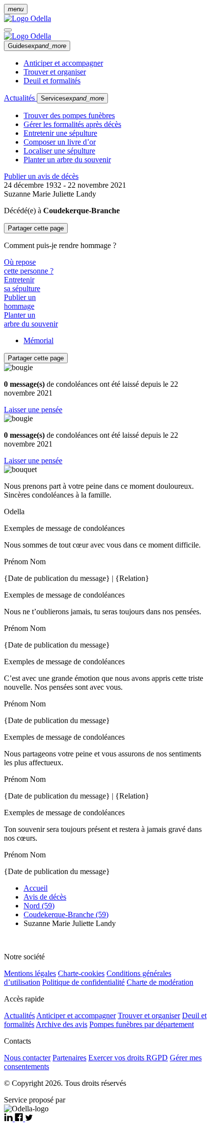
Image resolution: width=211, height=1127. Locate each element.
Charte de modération (160, 982)
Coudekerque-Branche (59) (66, 914)
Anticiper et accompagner (63, 63)
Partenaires (69, 1057)
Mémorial (38, 340)
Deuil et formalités (52, 80)
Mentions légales (30, 973)
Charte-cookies (81, 973)
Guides (37, 46)
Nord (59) (39, 906)
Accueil (36, 888)
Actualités (20, 98)
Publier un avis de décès (41, 176)
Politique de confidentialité (83, 982)
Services (72, 98)
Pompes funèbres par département (141, 1024)
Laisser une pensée (33, 409)
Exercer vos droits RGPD (128, 1057)
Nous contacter (27, 1057)
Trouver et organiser (55, 72)
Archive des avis (61, 1024)
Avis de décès (45, 897)
